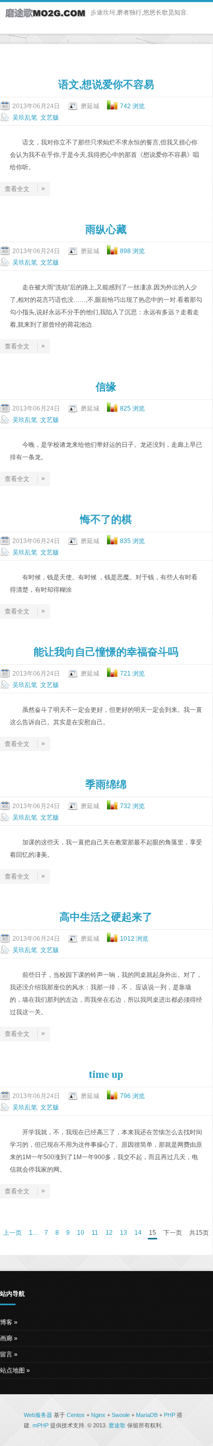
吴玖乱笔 (24, 117)
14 (138, 1232)
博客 (6, 1322)
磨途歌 (117, 1425)
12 (109, 1232)
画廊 (6, 1338)
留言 (6, 1354)
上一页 (12, 1232)
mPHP (41, 1425)
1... (33, 1232)
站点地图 (12, 1370)
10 (80, 1232)
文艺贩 (49, 117)
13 (123, 1232)
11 (95, 1232)
